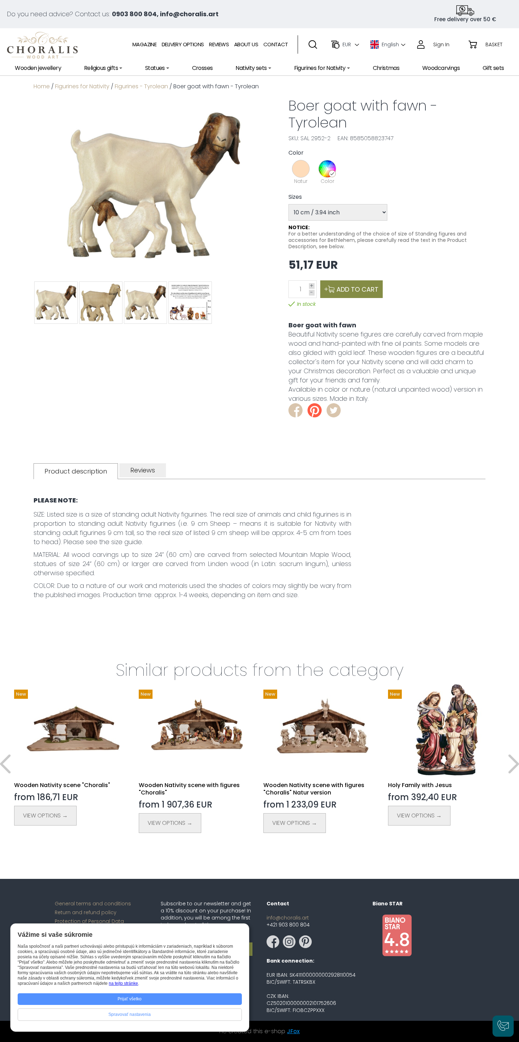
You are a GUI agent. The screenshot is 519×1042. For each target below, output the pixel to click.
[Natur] (301, 169)
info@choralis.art (288, 917)
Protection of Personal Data (89, 921)
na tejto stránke (123, 983)
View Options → (45, 815)
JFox (293, 1031)
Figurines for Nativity (82, 86)
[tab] (76, 471)
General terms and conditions (93, 903)
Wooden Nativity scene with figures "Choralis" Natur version (313, 789)
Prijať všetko (130, 998)
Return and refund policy (86, 912)
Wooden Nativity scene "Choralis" (62, 785)
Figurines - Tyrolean (141, 86)
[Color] (327, 169)
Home (42, 86)
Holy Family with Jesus (420, 785)
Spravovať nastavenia (129, 1014)
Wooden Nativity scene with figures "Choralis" (189, 789)
